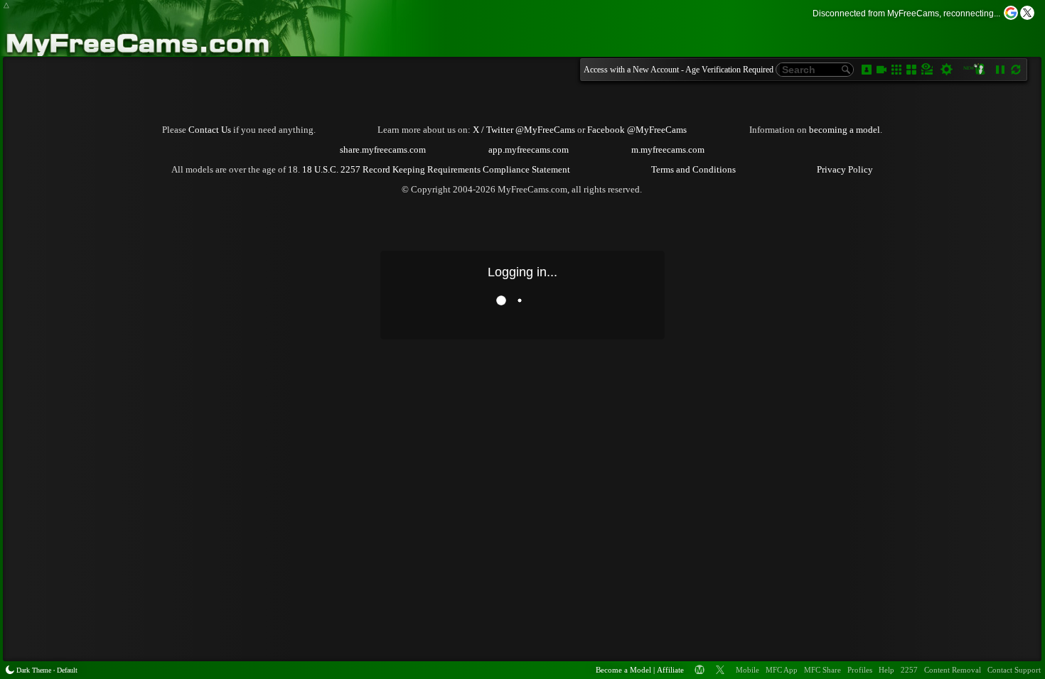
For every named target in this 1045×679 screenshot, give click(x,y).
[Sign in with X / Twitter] (1027, 13)
